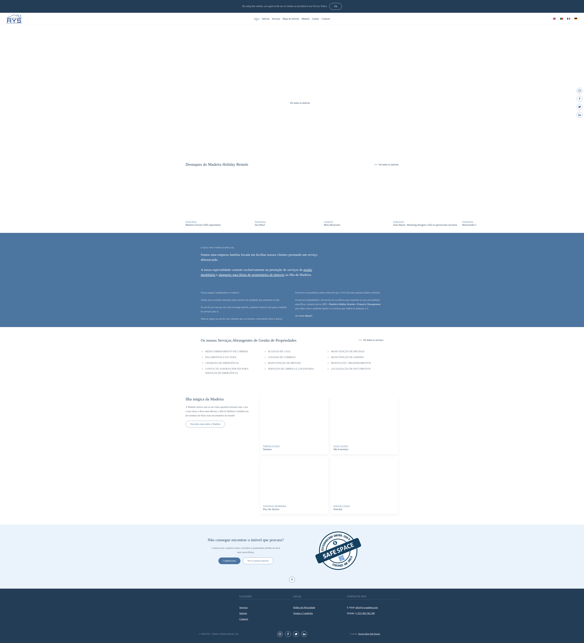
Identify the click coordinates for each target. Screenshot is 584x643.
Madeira (305, 18)
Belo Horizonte (332, 225)
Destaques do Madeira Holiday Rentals (217, 164)
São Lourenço (341, 449)
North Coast (271, 446)
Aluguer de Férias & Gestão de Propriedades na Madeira (288, 147)
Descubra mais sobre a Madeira (205, 424)
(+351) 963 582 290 (365, 613)
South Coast (342, 506)
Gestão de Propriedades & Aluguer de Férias (295, 147)
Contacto (325, 18)
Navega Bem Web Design (369, 634)
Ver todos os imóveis (292, 102)
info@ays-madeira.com (366, 607)
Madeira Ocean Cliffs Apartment (203, 225)
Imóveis (265, 18)
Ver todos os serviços (373, 340)
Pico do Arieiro (271, 509)
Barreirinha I (469, 225)
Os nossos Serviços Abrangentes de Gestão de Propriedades (248, 340)
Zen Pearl (260, 225)
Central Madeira (274, 506)
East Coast (341, 446)
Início (256, 18)
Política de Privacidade (304, 607)
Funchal (338, 509)
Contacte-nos (229, 560)
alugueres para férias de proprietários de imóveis (251, 275)
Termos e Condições (303, 613)
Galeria (315, 18)
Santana (267, 449)
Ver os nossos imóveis (258, 560)
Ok (335, 6)
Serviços (276, 18)
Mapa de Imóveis (291, 18)
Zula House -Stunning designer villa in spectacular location (425, 225)
